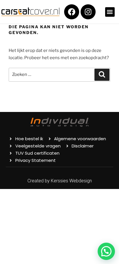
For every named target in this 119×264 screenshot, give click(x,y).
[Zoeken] (101, 75)
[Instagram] (88, 11)
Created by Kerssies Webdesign (59, 181)
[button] (110, 12)
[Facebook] (71, 11)
